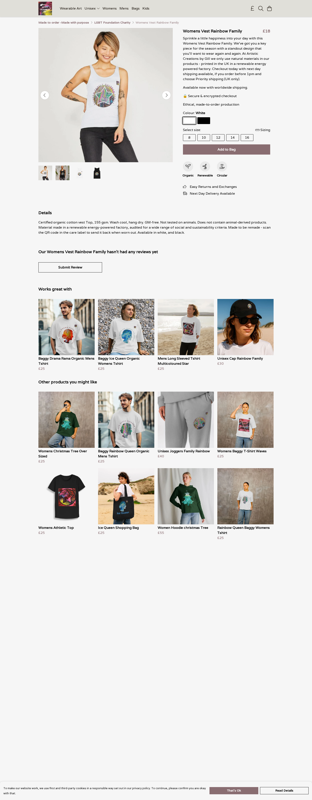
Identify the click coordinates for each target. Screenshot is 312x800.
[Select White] (189, 120)
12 (218, 137)
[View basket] (269, 8)
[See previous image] (45, 95)
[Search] (261, 8)
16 (247, 137)
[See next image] (166, 95)
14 (232, 137)
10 (204, 137)
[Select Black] (203, 120)
